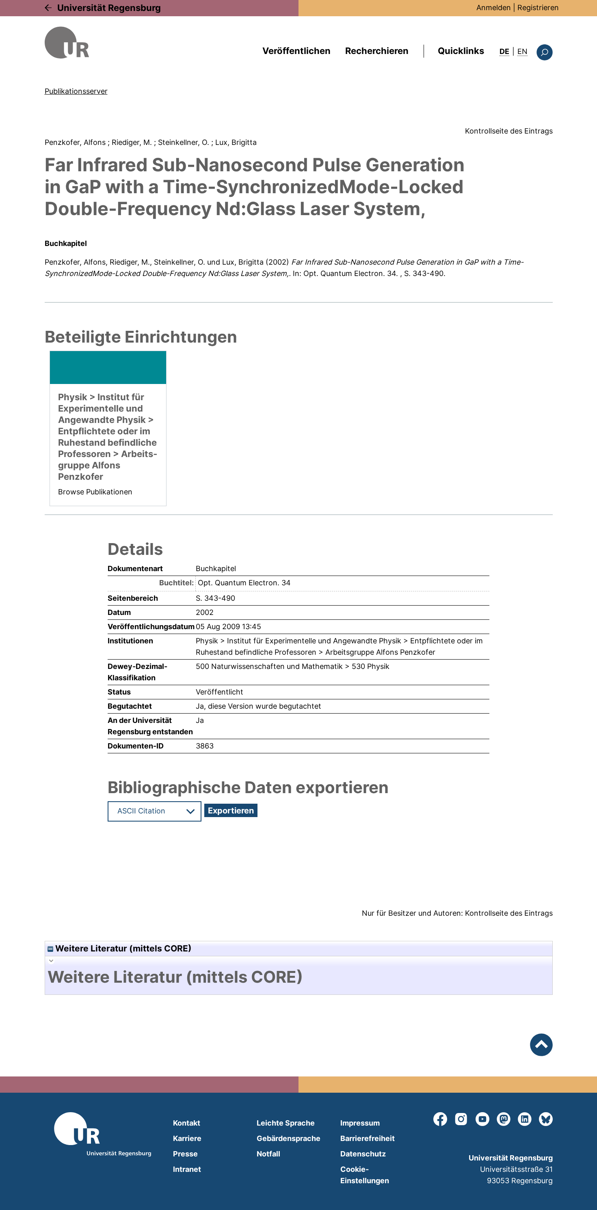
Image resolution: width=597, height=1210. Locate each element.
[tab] (299, 977)
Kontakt (186, 1123)
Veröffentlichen (296, 50)
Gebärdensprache (288, 1138)
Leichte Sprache (286, 1123)
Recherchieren (377, 50)
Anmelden (493, 7)
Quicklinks (461, 50)
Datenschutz (363, 1154)
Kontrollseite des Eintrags (509, 131)
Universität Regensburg (109, 7)
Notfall (268, 1154)
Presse (185, 1154)
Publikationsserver (76, 91)
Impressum (360, 1123)
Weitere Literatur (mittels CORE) (122, 948)
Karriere (187, 1138)
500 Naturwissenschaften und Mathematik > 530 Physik (292, 666)
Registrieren (538, 7)
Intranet (187, 1169)
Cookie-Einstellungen (364, 1175)
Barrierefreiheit (367, 1138)
